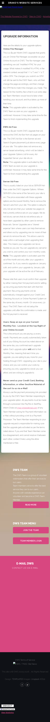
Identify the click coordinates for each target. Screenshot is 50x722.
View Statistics (7, 713)
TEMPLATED (17, 679)
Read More (31, 505)
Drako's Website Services (25, 3)
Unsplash (35, 679)
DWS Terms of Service (25, 660)
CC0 (42, 679)
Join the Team (31, 530)
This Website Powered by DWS (13, 16)
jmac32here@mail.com (27, 408)
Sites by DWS (35, 16)
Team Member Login (31, 541)
